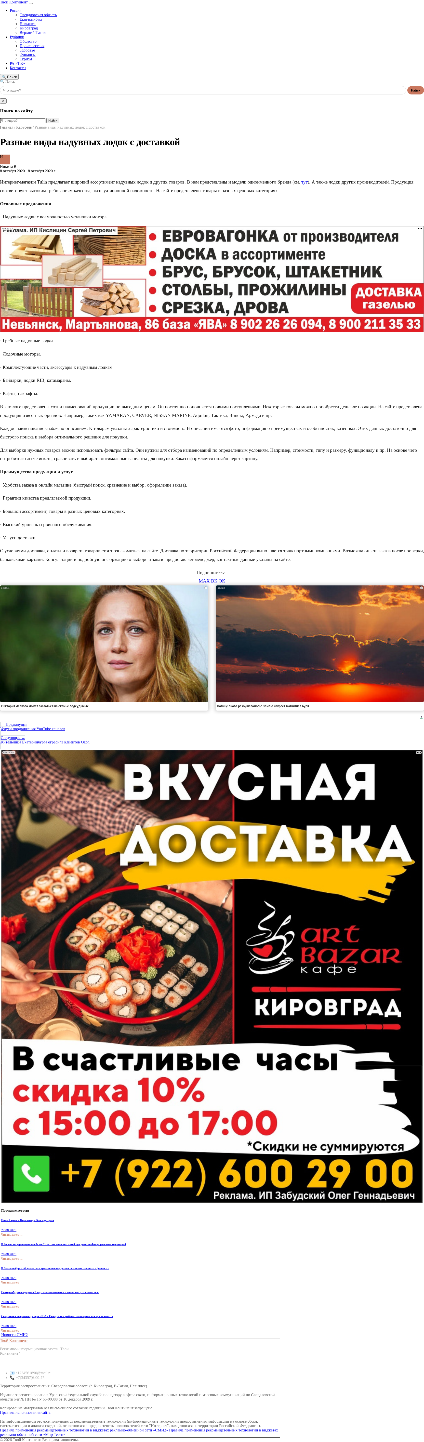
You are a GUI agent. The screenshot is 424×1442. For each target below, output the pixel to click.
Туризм (26, 59)
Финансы (28, 55)
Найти (415, 90)
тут (304, 182)
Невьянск (28, 24)
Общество (28, 41)
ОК (222, 580)
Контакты (18, 68)
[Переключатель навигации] (31, 3)
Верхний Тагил (33, 32)
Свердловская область (38, 15)
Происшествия (32, 46)
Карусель (24, 127)
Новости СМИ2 (14, 1335)
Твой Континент (14, 2)
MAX (204, 580)
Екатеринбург (31, 19)
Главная (6, 127)
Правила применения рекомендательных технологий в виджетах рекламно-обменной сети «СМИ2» (84, 1430)
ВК (214, 580)
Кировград (29, 28)
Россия (15, 10)
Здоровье (27, 50)
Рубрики (17, 37)
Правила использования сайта (25, 1412)
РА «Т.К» (17, 63)
